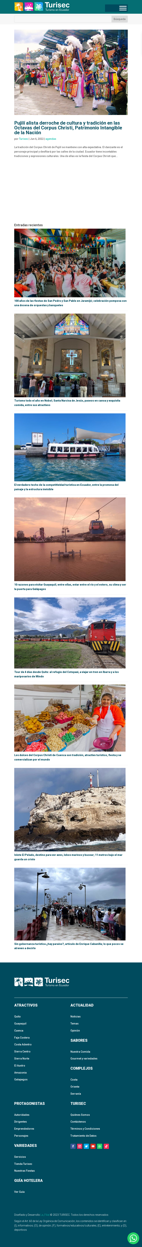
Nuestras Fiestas (24, 1170)
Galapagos (21, 1079)
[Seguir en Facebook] (73, 1146)
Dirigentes (20, 1121)
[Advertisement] (71, 192)
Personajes (21, 1135)
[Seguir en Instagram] (79, 1146)
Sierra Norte (21, 1058)
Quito (17, 1016)
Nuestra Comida (80, 1051)
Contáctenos (78, 1121)
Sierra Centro (22, 1051)
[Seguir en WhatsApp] (99, 1146)
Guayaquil (20, 1023)
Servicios (20, 1156)
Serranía (75, 1093)
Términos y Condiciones (85, 1128)
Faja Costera (22, 1037)
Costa (73, 1079)
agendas (50, 138)
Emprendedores (24, 1128)
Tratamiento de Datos (83, 1135)
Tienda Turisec (23, 1163)
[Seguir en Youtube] (93, 1146)
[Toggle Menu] (123, 8)
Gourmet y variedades (83, 1058)
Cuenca (18, 1030)
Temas (74, 1023)
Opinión (75, 1030)
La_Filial (45, 1214)
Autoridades (21, 1114)
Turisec (23, 138)
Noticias (75, 1016)
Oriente (74, 1086)
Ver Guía (19, 1191)
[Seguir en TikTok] (106, 1146)
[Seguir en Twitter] (86, 1146)
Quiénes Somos (80, 1114)
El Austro (19, 1065)
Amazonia (20, 1072)
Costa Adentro (23, 1044)
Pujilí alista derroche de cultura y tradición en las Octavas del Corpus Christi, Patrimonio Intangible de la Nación (68, 127)
